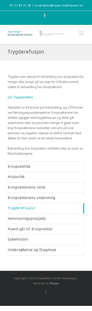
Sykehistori (18, 239)
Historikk (16, 176)
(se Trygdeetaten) (20, 97)
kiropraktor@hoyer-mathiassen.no (59, 5)
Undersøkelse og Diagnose (32, 249)
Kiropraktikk (19, 166)
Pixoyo (54, 283)
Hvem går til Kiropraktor (30, 229)
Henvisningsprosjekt (27, 218)
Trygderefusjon (21, 208)
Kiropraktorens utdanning (31, 197)
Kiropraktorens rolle (26, 187)
